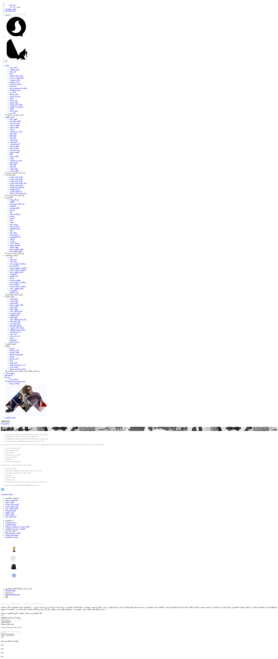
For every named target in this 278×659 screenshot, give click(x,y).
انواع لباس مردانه (11, 500)
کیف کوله (13, 135)
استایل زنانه (14, 379)
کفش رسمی (14, 127)
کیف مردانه (14, 162)
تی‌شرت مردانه (15, 96)
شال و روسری (15, 80)
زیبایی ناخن (14, 261)
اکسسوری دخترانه (16, 354)
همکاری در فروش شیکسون (15, 529)
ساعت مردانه (14, 226)
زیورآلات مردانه (15, 214)
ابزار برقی (13, 334)
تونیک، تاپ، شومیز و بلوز (18, 88)
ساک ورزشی (14, 146)
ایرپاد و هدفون (15, 189)
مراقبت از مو (14, 266)
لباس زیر (13, 92)
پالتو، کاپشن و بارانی (17, 78)
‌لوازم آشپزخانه (15, 321)
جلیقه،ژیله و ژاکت (16, 104)
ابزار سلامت (14, 276)
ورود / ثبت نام (15, 7)
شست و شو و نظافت (17, 330)
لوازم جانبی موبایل (16, 185)
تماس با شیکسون (11, 537)
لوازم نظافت (14, 315)
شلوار (12, 109)
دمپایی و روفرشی (16, 131)
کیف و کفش (9, 512)
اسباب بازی (14, 367)
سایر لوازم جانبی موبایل (18, 193)
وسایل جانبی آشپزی (17, 327)
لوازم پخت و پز (15, 313)
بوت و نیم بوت (15, 123)
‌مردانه (12, 278)
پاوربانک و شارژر (16, 191)
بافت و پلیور (14, 102)
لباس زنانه (13, 67)
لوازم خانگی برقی (11, 508)
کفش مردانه (14, 148)
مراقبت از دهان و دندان (18, 270)
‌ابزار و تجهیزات (15, 332)
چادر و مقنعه (14, 82)
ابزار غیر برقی (15, 336)
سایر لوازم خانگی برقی (18, 319)
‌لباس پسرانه (14, 358)
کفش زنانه (13, 119)
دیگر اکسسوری (15, 237)
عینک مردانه (14, 235)
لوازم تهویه (13, 317)
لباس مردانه (14, 94)
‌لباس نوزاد (13, 363)
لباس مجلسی (14, 69)
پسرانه (12, 356)
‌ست (11, 220)
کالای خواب (14, 307)
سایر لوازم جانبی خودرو (18, 183)
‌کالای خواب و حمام (16, 305)
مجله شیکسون (10, 524)
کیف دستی (13, 140)
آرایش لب (13, 259)
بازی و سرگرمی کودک (18, 365)
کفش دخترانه (14, 352)
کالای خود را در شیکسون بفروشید (17, 526)
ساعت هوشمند (15, 228)
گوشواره (13, 206)
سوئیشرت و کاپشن (16, 106)
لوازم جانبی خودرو (16, 177)
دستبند (12, 216)
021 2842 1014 (10, 590)
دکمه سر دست (15, 245)
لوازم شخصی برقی (16, 272)
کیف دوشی (14, 142)
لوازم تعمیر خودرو (16, 179)
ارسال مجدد (10, 635)
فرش (12, 338)
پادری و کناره (14, 342)
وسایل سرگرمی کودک (18, 369)
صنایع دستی (14, 303)
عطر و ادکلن (14, 247)
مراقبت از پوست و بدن (18, 263)
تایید (3, 635)
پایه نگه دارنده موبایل (17, 187)
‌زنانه (11, 257)
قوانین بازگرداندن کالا (12, 533)
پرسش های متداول (12, 535)
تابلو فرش (13, 340)
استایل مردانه (14, 383)
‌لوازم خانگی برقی (16, 311)
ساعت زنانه (14, 224)
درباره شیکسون (11, 522)
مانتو (11, 73)
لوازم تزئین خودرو (16, 181)
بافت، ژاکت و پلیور (16, 76)
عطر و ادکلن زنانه (16, 251)
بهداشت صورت (15, 280)
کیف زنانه (13, 133)
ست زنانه (13, 86)
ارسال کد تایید (6, 622)
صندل (12, 129)
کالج (11, 154)
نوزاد (11, 361)
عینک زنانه (13, 232)
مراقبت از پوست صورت (18, 268)
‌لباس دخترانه (14, 350)
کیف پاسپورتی (15, 144)
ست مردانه (14, 111)
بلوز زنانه (13, 71)
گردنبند (12, 210)
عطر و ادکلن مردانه (17, 249)
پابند (11, 212)
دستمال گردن (14, 243)
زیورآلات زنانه (14, 199)
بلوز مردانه (13, 100)
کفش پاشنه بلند (15, 121)
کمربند (12, 241)
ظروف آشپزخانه (16, 325)
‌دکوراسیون (13, 299)
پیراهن (12, 98)
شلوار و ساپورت (15, 84)
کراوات (12, 239)
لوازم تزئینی (14, 301)
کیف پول (13, 137)
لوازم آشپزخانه (10, 510)
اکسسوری (13, 274)
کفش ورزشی (14, 125)
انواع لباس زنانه (10, 516)
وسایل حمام (14, 309)
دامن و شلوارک (15, 90)
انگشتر (12, 201)
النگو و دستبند (14, 208)
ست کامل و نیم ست (17, 204)
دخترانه (12, 348)
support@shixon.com (12, 594)
